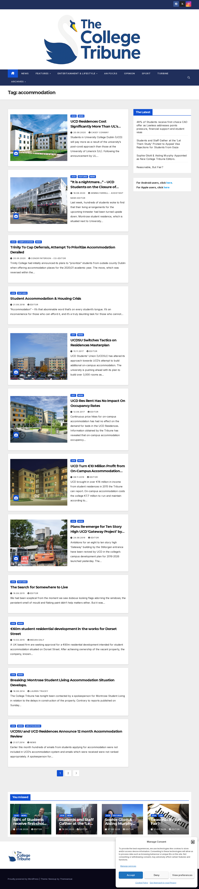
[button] (192, 841)
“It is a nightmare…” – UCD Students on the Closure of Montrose (93, 187)
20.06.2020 (19, 258)
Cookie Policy (141, 883)
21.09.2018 (19, 304)
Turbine (162, 73)
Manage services (128, 866)
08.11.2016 (79, 477)
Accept (131, 875)
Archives (17, 81)
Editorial (117, 815)
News (25, 73)
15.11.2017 (78, 351)
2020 (73, 116)
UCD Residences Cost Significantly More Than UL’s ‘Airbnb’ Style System (94, 126)
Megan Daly (37, 640)
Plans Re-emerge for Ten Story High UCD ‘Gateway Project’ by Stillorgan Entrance (96, 532)
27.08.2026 (22, 829)
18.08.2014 (19, 691)
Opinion (129, 73)
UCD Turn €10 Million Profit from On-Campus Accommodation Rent (97, 471)
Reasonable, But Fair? (150, 167)
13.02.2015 (19, 640)
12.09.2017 (79, 412)
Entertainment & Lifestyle (77, 73)
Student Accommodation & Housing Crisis (45, 298)
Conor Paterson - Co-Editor (48, 258)
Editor (34, 304)
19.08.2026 (68, 829)
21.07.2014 (19, 742)
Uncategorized (33, 726)
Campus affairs (26, 242)
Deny (157, 875)
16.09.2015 (19, 593)
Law (161, 815)
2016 (73, 461)
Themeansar (66, 879)
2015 (13, 582)
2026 (16, 815)
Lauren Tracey (39, 691)
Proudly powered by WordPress (23, 879)
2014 (13, 675)
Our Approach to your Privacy (163, 883)
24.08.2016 (79, 537)
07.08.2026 (114, 829)
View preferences (182, 875)
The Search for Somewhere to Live (39, 587)
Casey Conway (100, 132)
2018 (13, 293)
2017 (73, 335)
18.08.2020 (79, 193)
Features (42, 73)
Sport (146, 73)
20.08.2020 (79, 132)
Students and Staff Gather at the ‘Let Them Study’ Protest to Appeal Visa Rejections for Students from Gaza (159, 144)
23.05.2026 (160, 829)
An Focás (110, 73)
